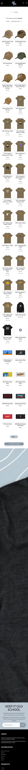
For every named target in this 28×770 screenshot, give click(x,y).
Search (2, 759)
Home (11, 12)
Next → (14, 436)
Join (22, 725)
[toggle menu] (1, 3)
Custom (2, 756)
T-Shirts (2, 768)
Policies (2, 758)
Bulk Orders (3, 754)
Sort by (8, 21)
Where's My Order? (5, 751)
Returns (2, 752)
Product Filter (14, 443)
